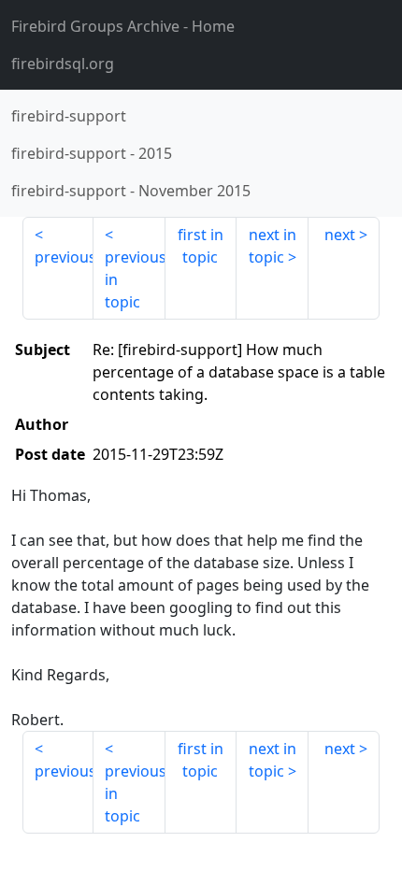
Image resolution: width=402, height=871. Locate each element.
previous (64, 257)
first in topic (200, 245)
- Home (123, 26)
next (339, 234)
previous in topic (135, 279)
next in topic (272, 245)
